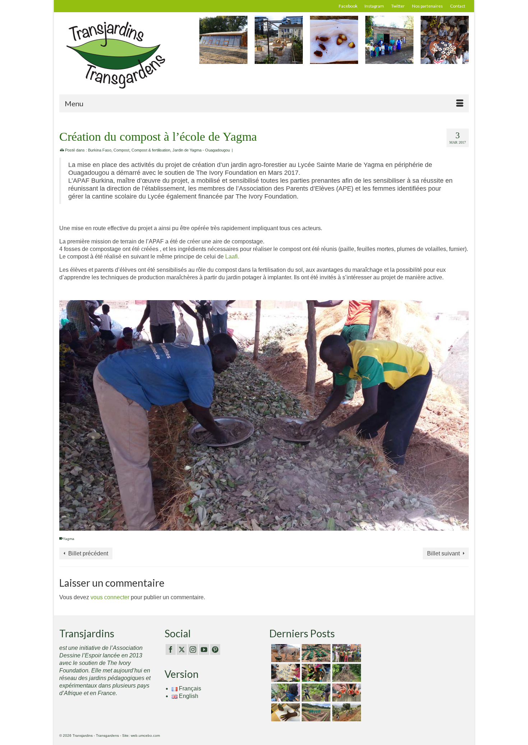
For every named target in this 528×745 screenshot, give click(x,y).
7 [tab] (268, 525)
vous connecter (110, 597)
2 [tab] (225, 525)
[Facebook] (171, 649)
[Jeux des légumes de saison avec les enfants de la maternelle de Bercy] (284, 673)
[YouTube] (204, 649)
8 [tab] (277, 525)
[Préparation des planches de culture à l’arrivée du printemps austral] (315, 653)
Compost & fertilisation (150, 150)
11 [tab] (302, 525)
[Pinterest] (215, 649)
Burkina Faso (99, 150)
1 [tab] (216, 525)
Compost (121, 150)
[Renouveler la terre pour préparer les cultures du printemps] (315, 673)
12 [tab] (311, 525)
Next (462, 43)
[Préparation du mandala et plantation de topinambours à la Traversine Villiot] (315, 693)
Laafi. (232, 256)
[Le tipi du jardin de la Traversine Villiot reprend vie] (345, 673)
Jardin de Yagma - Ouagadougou (201, 150)
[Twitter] (182, 649)
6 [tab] (259, 525)
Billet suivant (443, 553)
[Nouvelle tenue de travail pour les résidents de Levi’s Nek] (315, 712)
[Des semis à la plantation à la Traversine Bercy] (284, 693)
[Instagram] (193, 649)
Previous (205, 43)
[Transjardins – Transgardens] (124, 54)
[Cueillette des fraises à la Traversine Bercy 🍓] (345, 693)
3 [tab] (233, 525)
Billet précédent (88, 553)
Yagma (68, 539)
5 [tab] (251, 525)
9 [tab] (285, 525)
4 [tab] (242, 525)
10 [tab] (294, 525)
